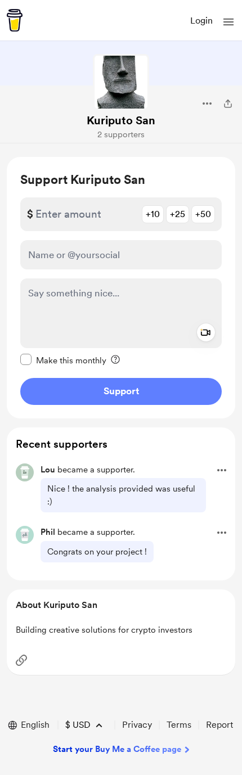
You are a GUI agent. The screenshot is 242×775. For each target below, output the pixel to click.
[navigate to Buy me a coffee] (15, 20)
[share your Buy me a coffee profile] (228, 103)
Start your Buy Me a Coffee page (117, 749)
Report (219, 724)
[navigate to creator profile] (121, 82)
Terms (179, 724)
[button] (228, 22)
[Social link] (21, 660)
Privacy (137, 724)
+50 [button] (203, 214)
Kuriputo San (121, 120)
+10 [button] (153, 214)
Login (201, 20)
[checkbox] (63, 360)
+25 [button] (177, 214)
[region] (121, 287)
